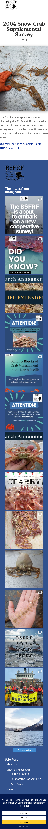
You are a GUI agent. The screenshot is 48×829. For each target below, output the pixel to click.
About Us (12, 764)
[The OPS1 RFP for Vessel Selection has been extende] (24, 294)
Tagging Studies (20, 773)
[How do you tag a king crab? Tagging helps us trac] (24, 530)
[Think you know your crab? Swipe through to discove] (24, 255)
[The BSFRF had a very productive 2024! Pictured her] (24, 648)
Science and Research (19, 769)
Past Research (18, 784)
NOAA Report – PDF (11, 148)
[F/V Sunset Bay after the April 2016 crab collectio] (24, 727)
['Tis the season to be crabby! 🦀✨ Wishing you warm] (24, 491)
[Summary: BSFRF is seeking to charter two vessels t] (24, 412)
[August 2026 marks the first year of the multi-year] (24, 215)
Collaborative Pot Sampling (26, 778)
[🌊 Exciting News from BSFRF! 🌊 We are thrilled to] (24, 687)
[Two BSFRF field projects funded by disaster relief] (24, 451)
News (10, 789)
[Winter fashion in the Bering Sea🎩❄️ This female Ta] (24, 569)
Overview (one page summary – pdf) (20, 143)
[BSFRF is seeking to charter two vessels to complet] (24, 333)
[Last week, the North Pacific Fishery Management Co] (24, 373)
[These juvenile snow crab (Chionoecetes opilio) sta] (24, 609)
